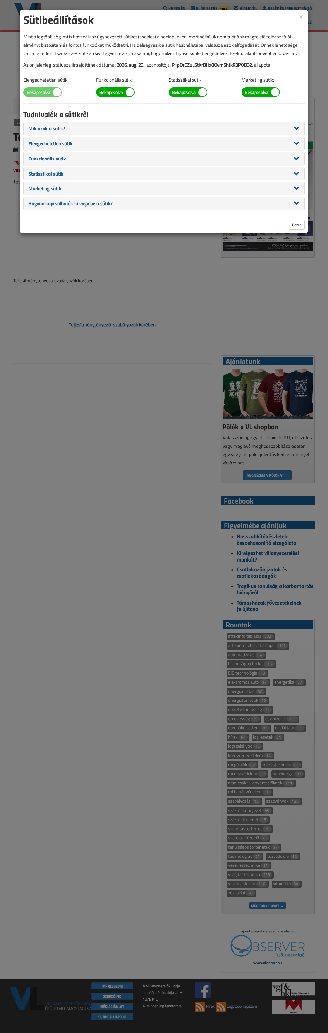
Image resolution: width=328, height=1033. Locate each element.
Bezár (296, 224)
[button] (47, 128)
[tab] (164, 128)
